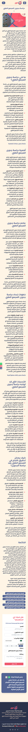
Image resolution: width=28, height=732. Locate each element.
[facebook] (17, 729)
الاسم (21, 626)
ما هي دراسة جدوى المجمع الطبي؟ (15, 607)
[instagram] (13, 729)
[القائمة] (24, 3)
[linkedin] (10, 729)
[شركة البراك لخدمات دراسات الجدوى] (18, 3)
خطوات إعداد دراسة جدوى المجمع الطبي (13, 599)
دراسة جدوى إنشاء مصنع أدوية (16, 375)
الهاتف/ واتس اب (18, 638)
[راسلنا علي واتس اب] (9, 677)
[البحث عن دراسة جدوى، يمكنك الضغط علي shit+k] (3, 3)
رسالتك (21, 654)
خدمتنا (21, 648)
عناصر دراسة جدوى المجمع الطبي (15, 602)
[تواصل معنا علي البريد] (6, 677)
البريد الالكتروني (18, 632)
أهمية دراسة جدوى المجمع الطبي (15, 593)
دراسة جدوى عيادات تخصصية (17, 143)
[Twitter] (15, 729)
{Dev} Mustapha (22, 726)
